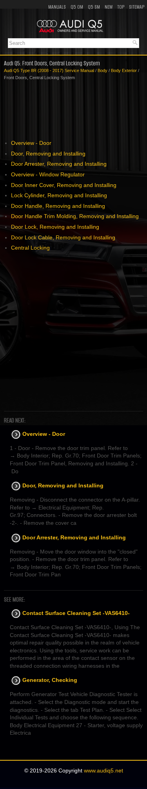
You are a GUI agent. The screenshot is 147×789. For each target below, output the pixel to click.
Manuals (57, 7)
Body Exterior (124, 70)
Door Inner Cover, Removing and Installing (63, 185)
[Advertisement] (73, 110)
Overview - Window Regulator (48, 174)
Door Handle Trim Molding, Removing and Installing (75, 216)
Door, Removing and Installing (48, 153)
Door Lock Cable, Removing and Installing (63, 237)
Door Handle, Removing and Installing (58, 206)
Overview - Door (31, 143)
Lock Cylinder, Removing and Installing (59, 195)
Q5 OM (77, 7)
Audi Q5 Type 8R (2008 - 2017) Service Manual (49, 70)
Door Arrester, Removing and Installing (59, 164)
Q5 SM (94, 7)
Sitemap (136, 7)
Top (120, 7)
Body (102, 70)
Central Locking (30, 247)
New (109, 7)
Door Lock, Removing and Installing (55, 227)
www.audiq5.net (103, 770)
